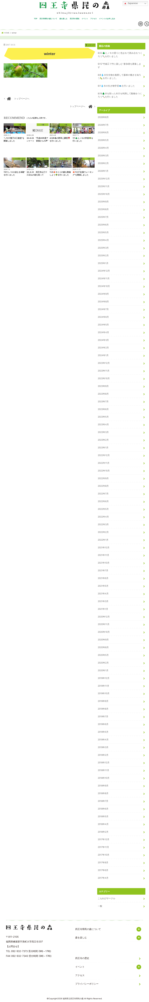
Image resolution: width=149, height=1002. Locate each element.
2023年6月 (103, 409)
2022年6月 (103, 501)
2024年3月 (103, 340)
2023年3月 (103, 432)
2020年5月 (103, 655)
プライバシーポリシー (87, 983)
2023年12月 (104, 363)
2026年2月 (103, 163)
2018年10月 (103, 778)
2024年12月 (104, 270)
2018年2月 (103, 832)
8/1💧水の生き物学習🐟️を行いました (116, 86)
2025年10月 (104, 194)
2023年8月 (103, 394)
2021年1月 (103, 609)
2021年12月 (103, 547)
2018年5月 (103, 816)
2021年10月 (103, 563)
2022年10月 (104, 470)
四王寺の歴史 (74, 19)
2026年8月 (103, 117)
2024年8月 (103, 301)
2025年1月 (103, 263)
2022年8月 (103, 486)
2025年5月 (103, 232)
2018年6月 (103, 808)
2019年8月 (103, 709)
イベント (85, 19)
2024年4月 (103, 332)
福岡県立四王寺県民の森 (73, 998)
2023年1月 (103, 447)
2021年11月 (103, 555)
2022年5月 (103, 509)
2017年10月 (103, 855)
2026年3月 (103, 155)
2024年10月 (104, 286)
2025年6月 (103, 224)
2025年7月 (103, 217)
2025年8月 (103, 209)
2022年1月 (103, 540)
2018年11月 (103, 770)
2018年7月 (103, 801)
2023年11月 (103, 370)
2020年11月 (103, 624)
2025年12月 (104, 178)
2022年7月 (103, 493)
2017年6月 (103, 870)
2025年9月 (103, 201)
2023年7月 (103, 401)
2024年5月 (103, 324)
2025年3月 (103, 248)
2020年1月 (103, 670)
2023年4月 (103, 424)
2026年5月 (103, 140)
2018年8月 (103, 793)
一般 (100, 906)
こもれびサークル (106, 898)
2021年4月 (103, 593)
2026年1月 (103, 171)
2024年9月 (103, 294)
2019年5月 (103, 732)
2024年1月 (103, 355)
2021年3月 (103, 601)
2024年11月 (104, 278)
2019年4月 (103, 739)
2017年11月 (103, 847)
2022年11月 (103, 463)
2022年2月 (103, 532)
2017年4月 (103, 878)
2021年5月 (103, 586)
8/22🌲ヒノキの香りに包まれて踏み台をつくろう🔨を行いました (120, 55)
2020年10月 (104, 632)
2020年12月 (104, 616)
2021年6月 (103, 578)
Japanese (132, 3)
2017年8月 (103, 862)
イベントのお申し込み (107, 19)
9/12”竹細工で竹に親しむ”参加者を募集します (119, 65)
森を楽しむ (64, 19)
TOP (35, 19)
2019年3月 (103, 747)
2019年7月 (103, 716)
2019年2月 (103, 755)
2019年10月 (103, 693)
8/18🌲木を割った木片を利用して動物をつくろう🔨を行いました (120, 95)
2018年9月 (103, 785)
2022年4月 (103, 516)
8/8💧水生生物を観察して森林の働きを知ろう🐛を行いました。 (119, 76)
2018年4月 (103, 824)
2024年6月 (103, 317)
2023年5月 (103, 417)
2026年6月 (103, 132)
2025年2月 (103, 255)
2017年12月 (103, 839)
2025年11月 (103, 186)
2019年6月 (103, 724)
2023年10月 (104, 378)
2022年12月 (104, 455)
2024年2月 (103, 347)
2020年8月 (103, 647)
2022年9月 (103, 478)
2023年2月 (103, 440)
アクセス (93, 19)
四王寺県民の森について (48, 19)
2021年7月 (103, 570)
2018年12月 (103, 762)
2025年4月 (103, 240)
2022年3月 (103, 524)
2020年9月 (103, 639)
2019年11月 (103, 686)
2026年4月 (103, 148)
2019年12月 (103, 678)
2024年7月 (103, 309)
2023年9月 (103, 386)
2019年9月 (103, 701)
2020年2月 (103, 662)
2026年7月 (103, 125)
